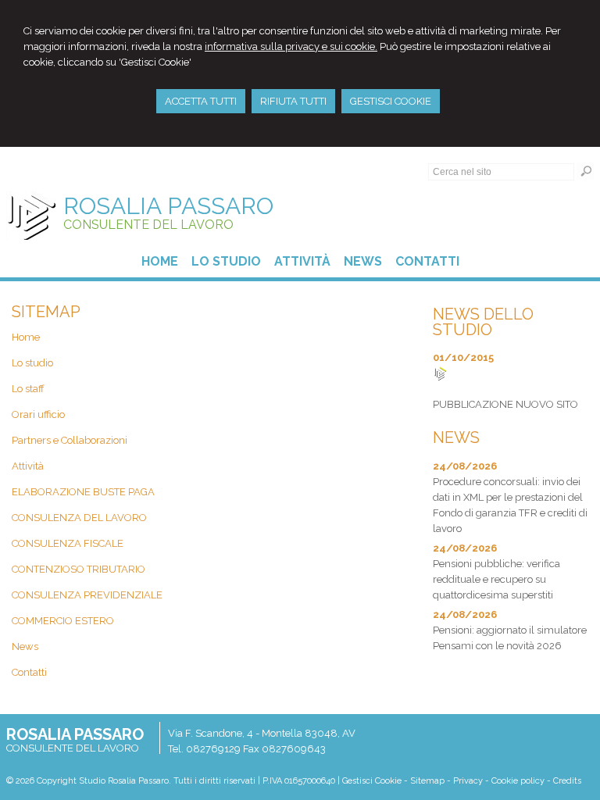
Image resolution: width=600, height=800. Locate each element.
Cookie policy (518, 781)
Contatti (29, 672)
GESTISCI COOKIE (390, 101)
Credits (567, 781)
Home (26, 337)
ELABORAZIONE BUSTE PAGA (83, 492)
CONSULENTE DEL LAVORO (148, 224)
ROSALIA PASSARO (168, 206)
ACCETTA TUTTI (201, 101)
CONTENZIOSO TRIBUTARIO (78, 569)
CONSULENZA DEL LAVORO (79, 517)
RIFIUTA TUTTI (293, 101)
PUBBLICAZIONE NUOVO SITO (505, 404)
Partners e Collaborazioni (69, 440)
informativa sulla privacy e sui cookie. (291, 46)
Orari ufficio (38, 414)
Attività (28, 466)
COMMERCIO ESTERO (63, 621)
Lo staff (28, 389)
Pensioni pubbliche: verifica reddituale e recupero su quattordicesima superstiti (496, 579)
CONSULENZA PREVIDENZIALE (87, 595)
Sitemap (427, 781)
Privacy (468, 781)
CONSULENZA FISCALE (67, 543)
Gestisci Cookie (372, 781)
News (25, 646)
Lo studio (32, 363)
